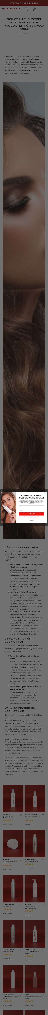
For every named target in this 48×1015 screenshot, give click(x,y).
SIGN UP (32, 514)
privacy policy (34, 517)
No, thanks (31, 520)
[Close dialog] (45, 493)
